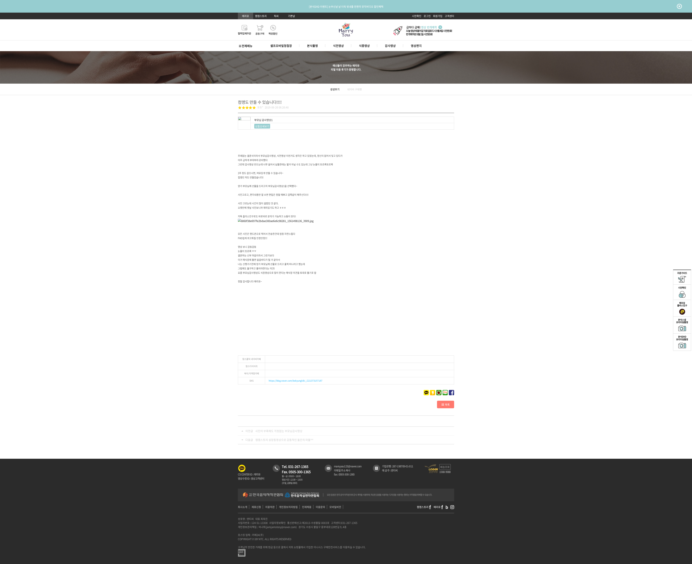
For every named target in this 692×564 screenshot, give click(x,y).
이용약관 (270, 507)
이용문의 (320, 507)
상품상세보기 (262, 126)
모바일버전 (335, 507)
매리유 (245, 16)
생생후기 (335, 89)
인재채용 (306, 507)
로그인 (427, 16)
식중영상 (364, 45)
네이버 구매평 (354, 89)
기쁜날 (291, 16)
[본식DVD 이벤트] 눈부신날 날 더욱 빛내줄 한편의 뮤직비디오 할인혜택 (346, 6)
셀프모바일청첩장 (281, 45)
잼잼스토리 (261, 16)
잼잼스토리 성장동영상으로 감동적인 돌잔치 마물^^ (284, 440)
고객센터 (449, 16)
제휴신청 (256, 507)
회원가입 (437, 16)
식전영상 (338, 45)
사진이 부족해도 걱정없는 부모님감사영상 (278, 431)
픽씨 (276, 16)
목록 (447, 404)
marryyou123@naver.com (347, 466)
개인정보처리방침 (288, 507)
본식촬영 (312, 45)
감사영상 (390, 45)
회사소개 (242, 507)
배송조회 (445, 467)
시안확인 (416, 16)
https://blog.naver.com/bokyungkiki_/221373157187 (295, 380)
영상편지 (416, 45)
